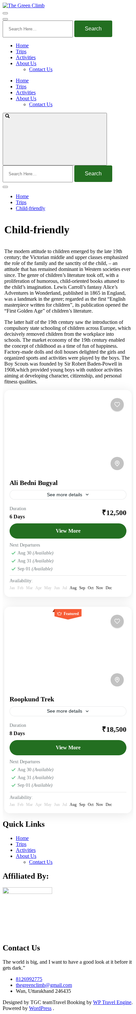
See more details (64, 494)
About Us (26, 63)
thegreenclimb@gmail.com (44, 985)
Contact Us (40, 69)
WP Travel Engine (112, 1002)
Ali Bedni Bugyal (34, 482)
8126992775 (29, 979)
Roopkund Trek (32, 699)
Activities (26, 57)
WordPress (40, 1008)
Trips (21, 51)
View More (68, 531)
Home (22, 45)
